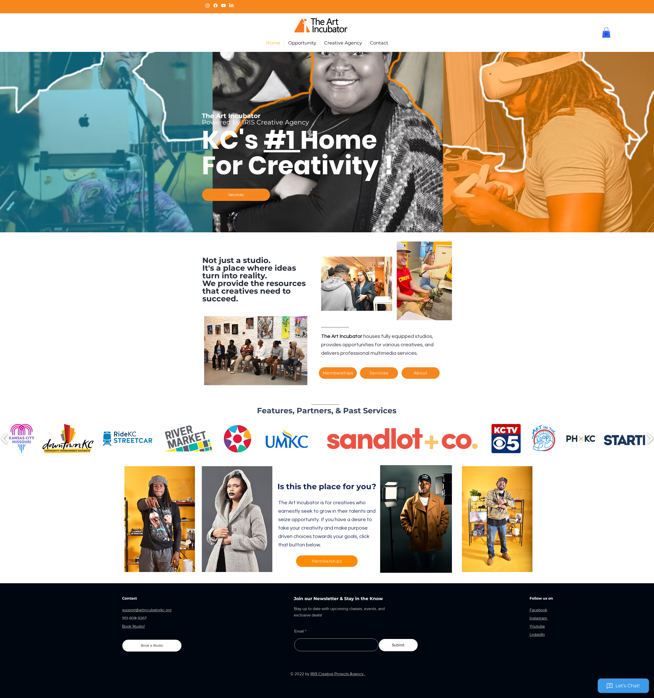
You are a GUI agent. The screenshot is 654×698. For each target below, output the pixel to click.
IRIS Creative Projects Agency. (338, 674)
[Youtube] (223, 5)
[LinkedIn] (231, 5)
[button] (606, 32)
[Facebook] (215, 5)
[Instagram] (207, 5)
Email (299, 631)
